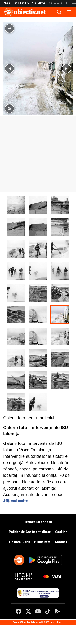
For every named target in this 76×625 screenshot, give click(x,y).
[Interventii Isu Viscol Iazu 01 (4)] (60, 271)
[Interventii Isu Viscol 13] (60, 380)
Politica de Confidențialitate (30, 532)
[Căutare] (59, 12)
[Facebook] (18, 611)
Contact (61, 542)
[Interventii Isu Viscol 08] (16, 358)
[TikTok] (47, 611)
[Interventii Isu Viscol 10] (60, 358)
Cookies (61, 532)
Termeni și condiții (38, 522)
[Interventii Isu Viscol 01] (16, 249)
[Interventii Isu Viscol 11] (16, 380)
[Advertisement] (38, 154)
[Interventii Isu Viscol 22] (60, 227)
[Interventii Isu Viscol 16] (60, 292)
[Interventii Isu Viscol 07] (60, 336)
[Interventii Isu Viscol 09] (38, 358)
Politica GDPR (19, 542)
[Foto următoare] (66, 68)
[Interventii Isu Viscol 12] (38, 380)
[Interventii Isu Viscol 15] (16, 314)
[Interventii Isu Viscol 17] (38, 292)
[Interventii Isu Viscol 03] (38, 314)
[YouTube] (38, 611)
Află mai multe (15, 501)
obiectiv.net (30, 12)
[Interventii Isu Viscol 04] (60, 314)
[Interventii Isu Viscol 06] (38, 336)
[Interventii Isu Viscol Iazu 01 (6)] (38, 402)
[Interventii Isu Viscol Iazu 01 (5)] (16, 292)
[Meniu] (68, 12)
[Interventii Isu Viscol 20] (16, 227)
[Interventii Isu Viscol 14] (16, 402)
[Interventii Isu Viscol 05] (16, 336)
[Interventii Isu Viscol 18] (38, 205)
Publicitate (42, 542)
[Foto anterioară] (9, 68)
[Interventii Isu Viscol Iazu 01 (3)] (38, 271)
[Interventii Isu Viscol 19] (60, 205)
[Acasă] (8, 11)
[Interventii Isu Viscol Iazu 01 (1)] (60, 249)
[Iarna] (38, 249)
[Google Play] (57, 611)
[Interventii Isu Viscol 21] (38, 227)
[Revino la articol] (9, 28)
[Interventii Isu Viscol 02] (16, 205)
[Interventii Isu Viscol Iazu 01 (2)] (16, 271)
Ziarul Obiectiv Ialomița (24, 3)
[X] (28, 611)
